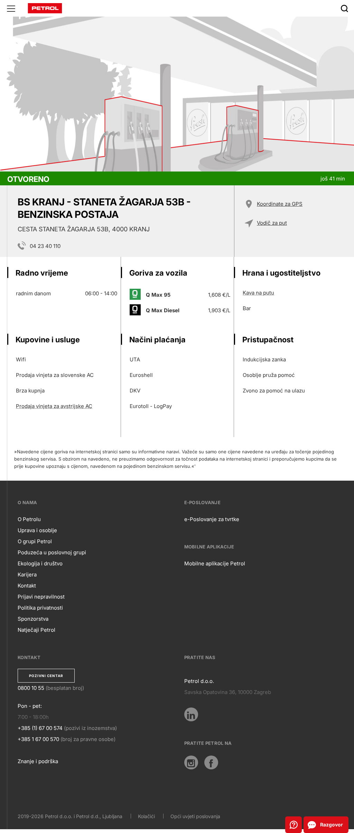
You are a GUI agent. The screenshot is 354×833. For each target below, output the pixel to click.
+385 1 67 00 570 (38, 739)
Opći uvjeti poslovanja (195, 816)
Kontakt (27, 585)
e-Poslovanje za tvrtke (211, 519)
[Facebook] (211, 762)
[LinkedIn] (191, 714)
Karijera (27, 574)
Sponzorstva (33, 619)
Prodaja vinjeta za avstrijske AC (54, 406)
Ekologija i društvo (40, 563)
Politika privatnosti (40, 607)
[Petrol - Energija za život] (45, 7)
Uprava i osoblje (37, 530)
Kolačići (146, 816)
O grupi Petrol (35, 541)
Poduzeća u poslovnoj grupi (52, 552)
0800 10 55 (31, 688)
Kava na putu (258, 292)
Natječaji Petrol (36, 630)
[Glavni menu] (11, 8)
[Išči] (344, 8)
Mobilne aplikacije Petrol (214, 563)
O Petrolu (29, 519)
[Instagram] (191, 762)
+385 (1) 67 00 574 (40, 728)
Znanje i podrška (38, 761)
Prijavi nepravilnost (41, 596)
